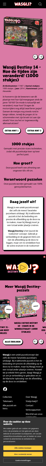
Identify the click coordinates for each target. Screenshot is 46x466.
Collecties (7, 396)
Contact (29, 405)
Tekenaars (8, 401)
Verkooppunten (33, 409)
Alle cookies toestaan (23, 448)
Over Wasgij (31, 396)
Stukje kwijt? (32, 401)
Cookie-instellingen (23, 460)
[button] (40, 4)
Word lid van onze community (34, 415)
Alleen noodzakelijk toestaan (23, 454)
